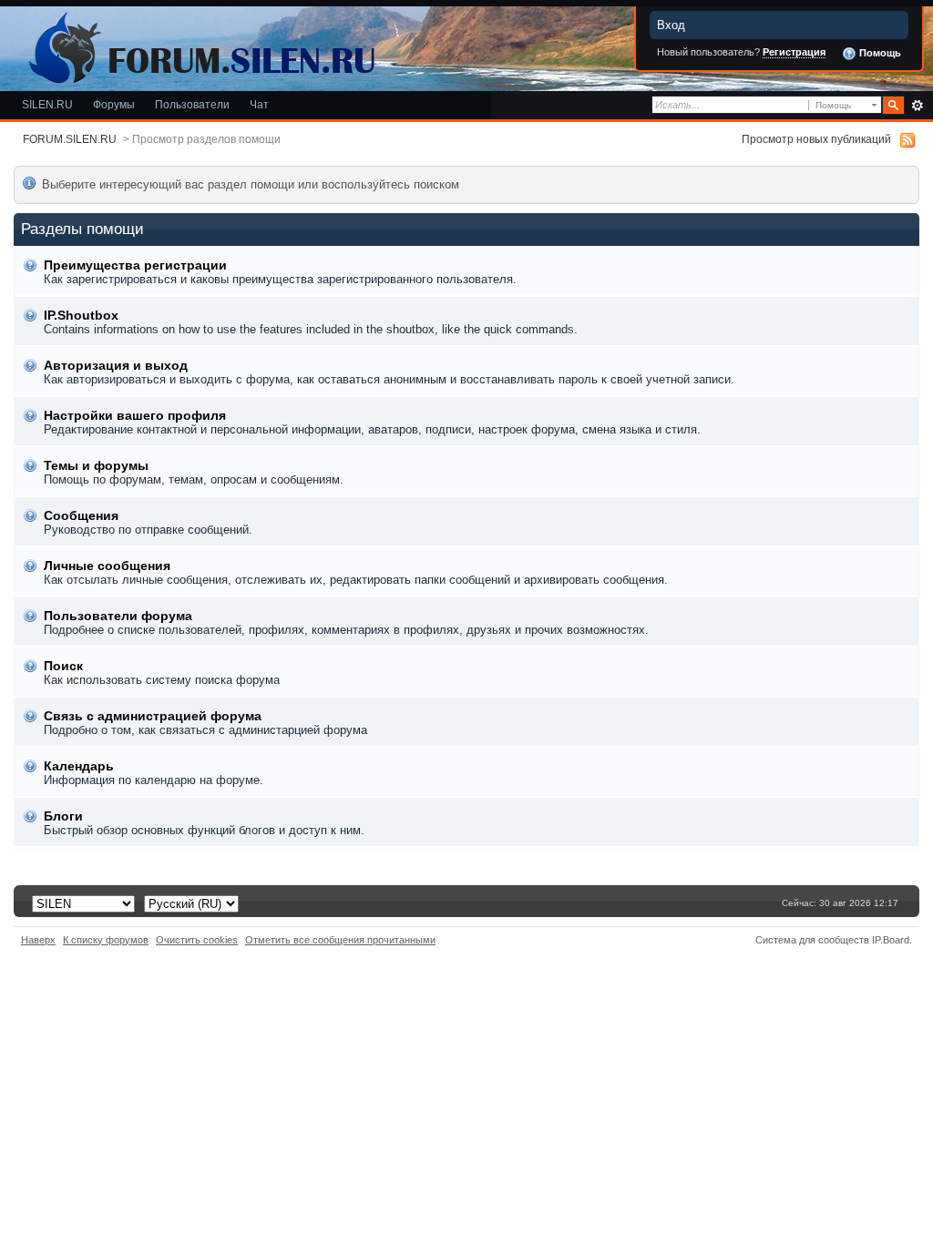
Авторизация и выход (116, 365)
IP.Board (890, 939)
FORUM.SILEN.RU (70, 139)
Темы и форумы (96, 465)
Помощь (878, 52)
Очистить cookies (197, 939)
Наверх (38, 939)
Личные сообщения (107, 565)
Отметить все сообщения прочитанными (340, 939)
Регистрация (794, 51)
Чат (259, 104)
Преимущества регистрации (135, 265)
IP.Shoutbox (81, 315)
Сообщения (81, 515)
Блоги (63, 816)
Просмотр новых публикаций (816, 139)
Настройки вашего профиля (135, 415)
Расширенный (917, 106)
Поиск (63, 665)
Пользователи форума (118, 615)
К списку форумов (106, 939)
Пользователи (192, 104)
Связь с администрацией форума (152, 716)
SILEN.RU (47, 104)
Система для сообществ (812, 939)
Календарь (79, 766)
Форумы (114, 104)
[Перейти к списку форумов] (198, 44)
